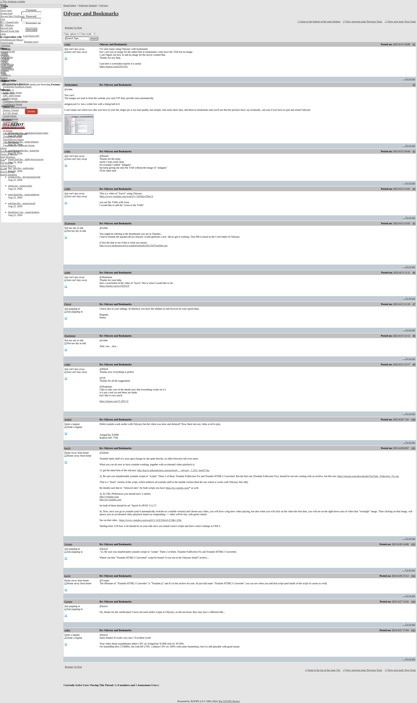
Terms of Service (8, 154)
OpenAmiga (6, 42)
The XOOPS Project (229, 701)
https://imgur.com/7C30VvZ (114, 401)
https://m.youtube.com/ (177, 488)
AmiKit (4, 60)
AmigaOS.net (7, 51)
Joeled (67, 419)
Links (3, 34)
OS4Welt (5, 45)
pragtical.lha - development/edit (24, 177)
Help (2, 160)
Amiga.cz (5, 75)
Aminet (4, 54)
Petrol (67, 304)
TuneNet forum (10, 142)
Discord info (6, 28)
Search (3, 168)
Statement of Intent (9, 151)
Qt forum (7, 130)
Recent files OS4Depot (12, 16)
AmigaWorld (7, 69)
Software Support (88, 5)
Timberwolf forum (12, 136)
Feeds (3, 7)
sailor (67, 630)
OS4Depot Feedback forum (16, 86)
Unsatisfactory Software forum (18, 145)
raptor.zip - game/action (20, 185)
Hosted (3, 78)
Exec (3, 72)
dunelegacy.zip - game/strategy (24, 212)
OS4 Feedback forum (13, 83)
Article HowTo (8, 166)
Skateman (69, 223)
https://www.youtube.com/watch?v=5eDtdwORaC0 (126, 196)
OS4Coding (6, 66)
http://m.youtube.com (110, 499)
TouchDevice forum (13, 139)
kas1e (67, 448)
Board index (69, 5)
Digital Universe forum (14, 107)
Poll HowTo (6, 163)
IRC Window (7, 25)
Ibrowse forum (10, 119)
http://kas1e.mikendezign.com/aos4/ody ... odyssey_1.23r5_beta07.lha (173, 470)
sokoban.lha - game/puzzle (21, 203)
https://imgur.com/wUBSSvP (114, 286)
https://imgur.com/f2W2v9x (114, 66)
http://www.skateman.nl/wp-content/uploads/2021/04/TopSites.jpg (133, 245)
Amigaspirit (6, 57)
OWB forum (9, 127)
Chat (2, 19)
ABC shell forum (11, 95)
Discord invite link (9, 31)
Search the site (7, 171)
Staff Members (7, 157)
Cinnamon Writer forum (15, 101)
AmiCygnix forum (12, 92)
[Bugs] (19, 39)
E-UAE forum (10, 113)
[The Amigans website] (12, 1)
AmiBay (4, 63)
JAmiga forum (10, 122)
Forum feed (6, 13)
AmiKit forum (9, 98)
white (67, 44)
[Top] (409, 78)
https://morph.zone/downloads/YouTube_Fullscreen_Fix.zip (368, 476)
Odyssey (103, 5)
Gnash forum (9, 116)
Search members (8, 174)
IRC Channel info (9, 22)
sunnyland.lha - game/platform (23, 194)
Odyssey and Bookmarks (91, 13)
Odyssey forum (10, 124)
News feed (6, 10)
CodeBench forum (12, 104)
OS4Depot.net (7, 39)
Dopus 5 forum (10, 110)
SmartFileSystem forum (14, 133)
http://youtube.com (109, 496)
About (3, 148)
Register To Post (73, 27)
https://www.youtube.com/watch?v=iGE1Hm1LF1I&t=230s (150, 520)
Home (3, 4)
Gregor (68, 544)
